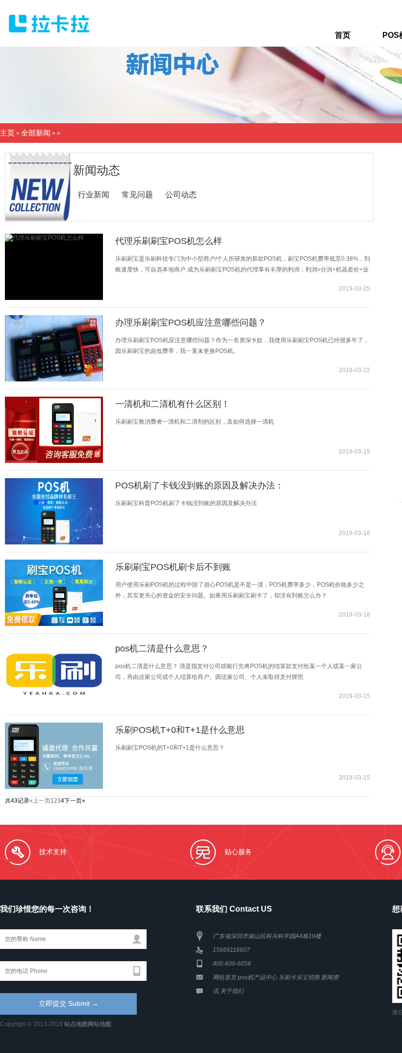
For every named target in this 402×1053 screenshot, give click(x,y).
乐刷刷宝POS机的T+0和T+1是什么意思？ (170, 747)
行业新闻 (93, 194)
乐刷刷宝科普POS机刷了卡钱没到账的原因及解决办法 (186, 503)
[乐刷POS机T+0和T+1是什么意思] (54, 756)
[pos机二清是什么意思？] (54, 674)
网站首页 (224, 977)
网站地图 (99, 1024)
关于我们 (232, 991)
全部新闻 (35, 133)
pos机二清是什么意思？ (162, 648)
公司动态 (181, 194)
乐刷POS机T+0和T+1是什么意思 (180, 730)
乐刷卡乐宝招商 (299, 977)
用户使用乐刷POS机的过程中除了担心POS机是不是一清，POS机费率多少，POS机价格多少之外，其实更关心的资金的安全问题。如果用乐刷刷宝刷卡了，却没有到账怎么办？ (239, 590)
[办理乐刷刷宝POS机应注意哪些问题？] (54, 348)
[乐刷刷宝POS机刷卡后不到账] (54, 593)
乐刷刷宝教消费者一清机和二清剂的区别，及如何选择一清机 (194, 421)
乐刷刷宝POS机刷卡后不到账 (173, 567)
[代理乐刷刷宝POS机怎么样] (54, 267)
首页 (343, 35)
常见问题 (137, 194)
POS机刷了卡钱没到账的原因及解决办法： (199, 485)
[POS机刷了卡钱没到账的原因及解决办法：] (54, 511)
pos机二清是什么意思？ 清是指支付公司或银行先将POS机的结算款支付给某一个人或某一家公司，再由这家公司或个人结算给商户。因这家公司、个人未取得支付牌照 (238, 671)
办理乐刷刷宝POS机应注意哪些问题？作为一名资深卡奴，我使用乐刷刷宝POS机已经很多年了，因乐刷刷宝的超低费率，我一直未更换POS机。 (242, 345)
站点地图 (76, 1024)
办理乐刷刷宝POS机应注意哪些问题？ (190, 322)
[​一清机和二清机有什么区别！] (54, 430)
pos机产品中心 (257, 977)
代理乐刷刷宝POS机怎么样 (168, 241)
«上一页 (39, 800)
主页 (7, 133)
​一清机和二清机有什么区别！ (172, 404)
